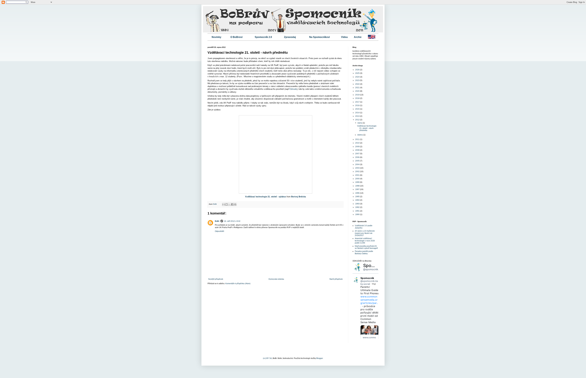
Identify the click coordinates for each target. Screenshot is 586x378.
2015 (357, 109)
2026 (357, 70)
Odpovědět (219, 231)
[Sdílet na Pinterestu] (235, 204)
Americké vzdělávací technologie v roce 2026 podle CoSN (365, 240)
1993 (357, 204)
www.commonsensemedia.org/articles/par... (369, 301)
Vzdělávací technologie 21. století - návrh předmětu (366, 128)
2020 (357, 91)
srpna (360, 123)
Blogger (319, 358)
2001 (357, 175)
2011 (357, 139)
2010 (357, 143)
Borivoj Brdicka (298, 196)
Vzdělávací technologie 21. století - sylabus (265, 196)
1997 (357, 189)
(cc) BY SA (267, 358)
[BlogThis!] (226, 204)
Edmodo (293, 89)
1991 (357, 211)
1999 (357, 182)
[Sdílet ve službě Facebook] (232, 204)
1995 (357, 196)
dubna (360, 135)
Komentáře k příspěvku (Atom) (237, 283)
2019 (357, 95)
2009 (357, 147)
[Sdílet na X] (229, 204)
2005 (357, 161)
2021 (357, 88)
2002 (357, 171)
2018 (357, 98)
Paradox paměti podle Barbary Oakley (364, 252)
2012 (357, 120)
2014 (357, 113)
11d (374, 284)
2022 (357, 84)
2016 (357, 105)
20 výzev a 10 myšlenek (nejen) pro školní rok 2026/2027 (365, 233)
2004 (357, 164)
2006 (357, 157)
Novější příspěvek (215, 279)
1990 (357, 214)
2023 (357, 80)
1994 (357, 200)
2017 (357, 102)
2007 (357, 154)
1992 (357, 207)
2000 (357, 179)
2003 (357, 168)
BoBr (217, 221)
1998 (357, 186)
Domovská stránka (276, 279)
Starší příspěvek (336, 279)
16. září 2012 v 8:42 (232, 221)
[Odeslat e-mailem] (223, 204)
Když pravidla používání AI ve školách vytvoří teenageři (366, 247)
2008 (357, 150)
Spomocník (374, 265)
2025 (357, 73)
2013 (357, 116)
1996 (357, 193)
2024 (357, 77)
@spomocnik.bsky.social (377, 269)
